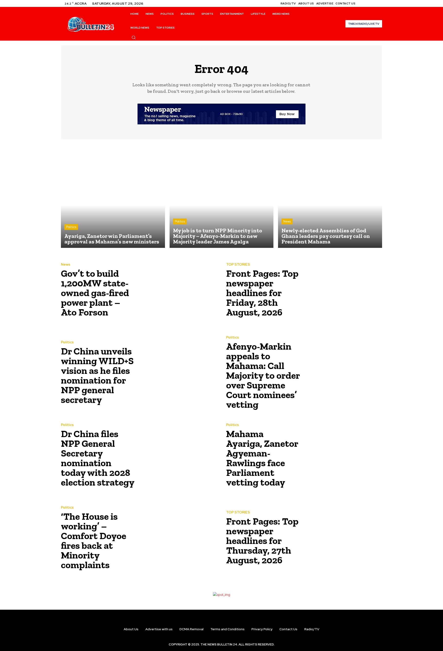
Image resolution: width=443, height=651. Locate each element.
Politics (71, 227)
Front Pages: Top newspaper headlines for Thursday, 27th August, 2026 (262, 540)
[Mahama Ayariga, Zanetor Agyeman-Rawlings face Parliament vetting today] (343, 457)
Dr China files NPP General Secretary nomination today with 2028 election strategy (98, 458)
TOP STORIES (238, 264)
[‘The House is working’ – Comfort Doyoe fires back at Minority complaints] (178, 539)
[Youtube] (379, 3)
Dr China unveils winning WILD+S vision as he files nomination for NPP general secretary (97, 375)
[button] (134, 37)
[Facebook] (362, 3)
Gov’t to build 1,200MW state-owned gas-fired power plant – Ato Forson (95, 292)
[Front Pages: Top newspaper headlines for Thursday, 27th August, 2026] (343, 539)
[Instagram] (368, 3)
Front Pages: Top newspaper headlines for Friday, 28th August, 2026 (262, 292)
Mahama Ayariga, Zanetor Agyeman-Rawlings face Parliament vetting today (262, 458)
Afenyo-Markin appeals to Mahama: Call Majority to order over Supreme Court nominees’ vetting (263, 375)
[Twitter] (374, 3)
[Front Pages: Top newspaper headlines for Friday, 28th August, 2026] (343, 291)
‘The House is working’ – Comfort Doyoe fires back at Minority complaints (93, 540)
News (287, 221)
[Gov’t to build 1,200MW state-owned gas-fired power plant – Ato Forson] (178, 291)
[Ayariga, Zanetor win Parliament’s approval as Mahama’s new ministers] (113, 196)
